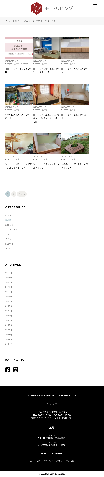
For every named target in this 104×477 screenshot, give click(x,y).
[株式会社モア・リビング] (52, 8)
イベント (9, 239)
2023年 (8, 287)
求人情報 (70, 461)
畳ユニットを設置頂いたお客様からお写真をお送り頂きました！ (46, 118)
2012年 (8, 339)
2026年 (8, 273)
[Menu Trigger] (95, 6)
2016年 (8, 320)
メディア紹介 (11, 229)
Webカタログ (36, 461)
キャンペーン (11, 215)
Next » (22, 194)
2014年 (8, 330)
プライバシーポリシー (54, 461)
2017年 (8, 315)
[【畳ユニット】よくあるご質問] (19, 47)
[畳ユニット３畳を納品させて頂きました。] (47, 143)
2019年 (8, 306)
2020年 (8, 301)
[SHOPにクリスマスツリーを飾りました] (19, 94)
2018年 (8, 311)
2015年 (8, 325)
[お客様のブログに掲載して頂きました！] (75, 143)
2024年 (8, 282)
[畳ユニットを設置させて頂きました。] (75, 94)
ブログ (15, 21)
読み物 (16, 64)
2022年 (8, 292)
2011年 (8, 344)
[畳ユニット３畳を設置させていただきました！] (47, 47)
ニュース (9, 234)
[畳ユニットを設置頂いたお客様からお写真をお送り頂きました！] (47, 94)
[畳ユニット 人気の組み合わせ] (75, 47)
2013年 (8, 334)
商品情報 (24, 64)
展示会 (8, 248)
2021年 (8, 296)
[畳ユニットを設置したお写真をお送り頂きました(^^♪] (19, 143)
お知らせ (9, 225)
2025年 (8, 277)
